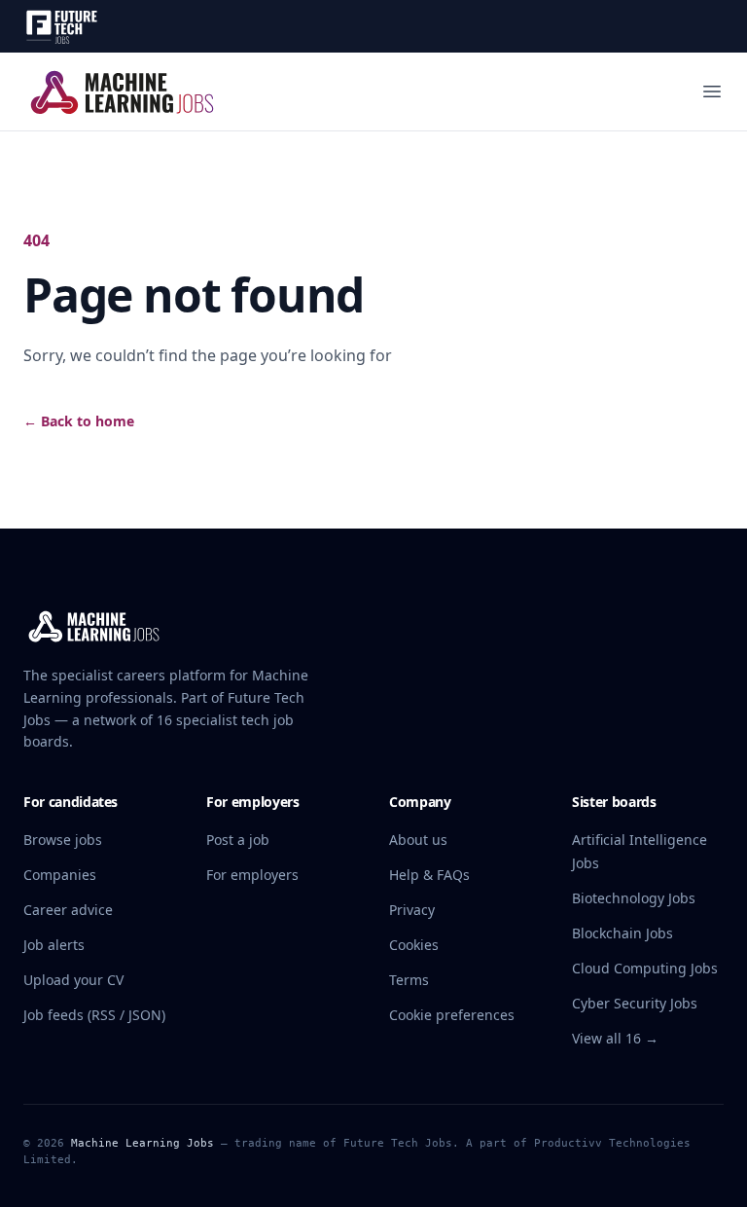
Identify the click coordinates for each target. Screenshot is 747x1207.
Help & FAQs (429, 874)
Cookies (414, 944)
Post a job (237, 839)
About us (418, 839)
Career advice (68, 909)
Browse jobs (62, 839)
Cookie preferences (452, 1015)
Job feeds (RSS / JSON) (94, 1015)
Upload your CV (73, 979)
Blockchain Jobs (622, 933)
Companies (59, 874)
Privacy (412, 909)
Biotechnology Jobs (633, 898)
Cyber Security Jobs (634, 1003)
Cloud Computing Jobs (645, 968)
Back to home (78, 421)
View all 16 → (615, 1038)
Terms (409, 979)
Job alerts (54, 944)
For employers (252, 874)
